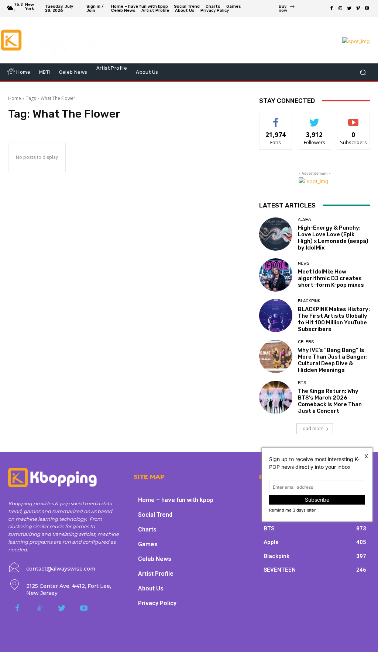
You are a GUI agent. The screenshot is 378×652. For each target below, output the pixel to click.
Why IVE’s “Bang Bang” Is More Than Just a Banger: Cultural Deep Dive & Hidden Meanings (333, 360)
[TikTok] (39, 608)
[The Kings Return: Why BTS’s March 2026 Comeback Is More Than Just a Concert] (275, 397)
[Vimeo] (358, 8)
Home (14, 98)
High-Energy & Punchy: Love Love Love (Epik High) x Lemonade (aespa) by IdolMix (333, 237)
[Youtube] (366, 8)
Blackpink (309, 301)
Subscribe (353, 118)
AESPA (304, 219)
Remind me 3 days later (292, 510)
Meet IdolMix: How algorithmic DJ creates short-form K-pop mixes (331, 278)
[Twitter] (349, 8)
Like (276, 118)
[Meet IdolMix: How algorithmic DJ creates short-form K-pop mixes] (275, 275)
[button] (362, 72)
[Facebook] (331, 8)
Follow (314, 118)
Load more (312, 428)
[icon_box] (287, 9)
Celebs (306, 342)
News (303, 263)
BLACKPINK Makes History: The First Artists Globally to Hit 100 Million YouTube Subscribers (334, 319)
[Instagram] (340, 8)
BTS (302, 383)
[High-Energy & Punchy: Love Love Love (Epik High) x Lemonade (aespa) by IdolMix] (275, 234)
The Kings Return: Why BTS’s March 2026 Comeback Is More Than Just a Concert (330, 401)
